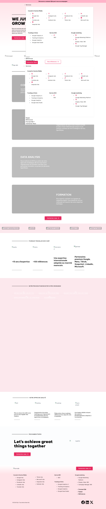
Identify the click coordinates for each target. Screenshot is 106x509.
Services (28, 66)
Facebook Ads (69, 16)
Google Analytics (37, 40)
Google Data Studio (37, 42)
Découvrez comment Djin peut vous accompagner (53, 1)
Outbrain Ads (52, 20)
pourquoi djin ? (30, 121)
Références (29, 119)
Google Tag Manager (81, 46)
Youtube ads (35, 20)
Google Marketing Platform (82, 37)
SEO (55, 37)
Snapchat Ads (36, 24)
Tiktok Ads (68, 20)
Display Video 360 (80, 41)
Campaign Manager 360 (85, 484)
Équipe (28, 118)
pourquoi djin (82, 489)
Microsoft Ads (85, 20)
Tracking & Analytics (38, 38)
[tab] (24, 292)
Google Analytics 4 (37, 35)
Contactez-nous (31, 123)
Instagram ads (52, 16)
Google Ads (35, 16)
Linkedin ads (84, 16)
